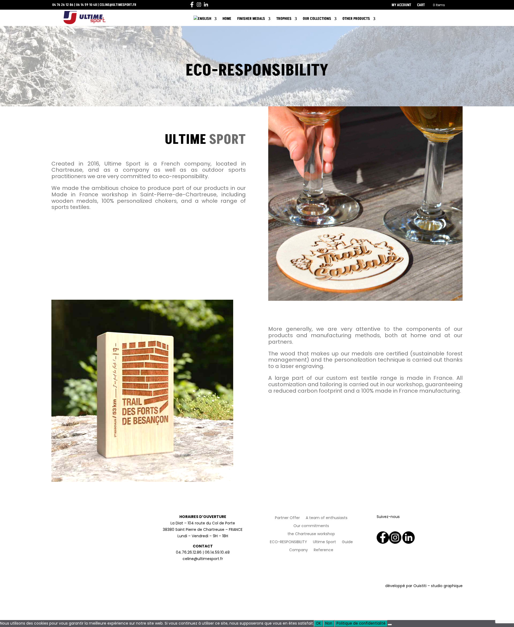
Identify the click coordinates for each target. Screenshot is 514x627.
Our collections (317, 18)
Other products (356, 18)
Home (226, 18)
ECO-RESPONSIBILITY (288, 542)
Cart (421, 5)
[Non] (390, 624)
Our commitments (311, 526)
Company (298, 550)
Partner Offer (287, 518)
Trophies (284, 18)
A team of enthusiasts (326, 518)
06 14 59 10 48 (86, 4)
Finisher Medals (251, 18)
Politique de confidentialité (361, 623)
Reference (323, 550)
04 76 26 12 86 (62, 4)
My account (401, 5)
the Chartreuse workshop (311, 534)
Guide (347, 542)
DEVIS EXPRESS (415, 19)
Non (328, 623)
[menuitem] (205, 20)
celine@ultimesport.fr (118, 4)
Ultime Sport (324, 542)
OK (318, 623)
